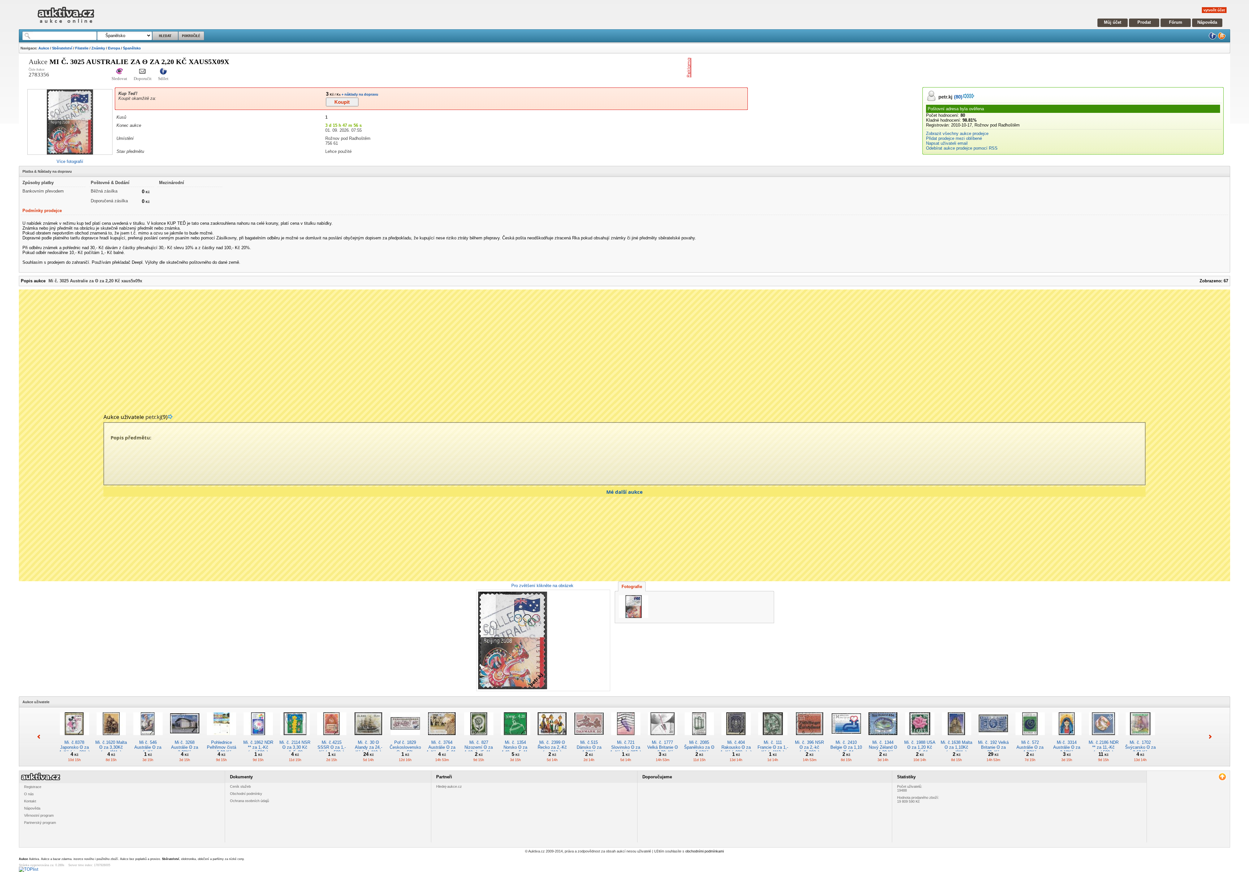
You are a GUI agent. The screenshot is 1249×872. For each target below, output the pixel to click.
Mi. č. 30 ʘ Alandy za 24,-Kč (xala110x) (368, 747)
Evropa (114, 48)
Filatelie (81, 48)
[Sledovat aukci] (119, 71)
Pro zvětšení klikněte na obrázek (542, 585)
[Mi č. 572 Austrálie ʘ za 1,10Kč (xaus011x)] (1030, 737)
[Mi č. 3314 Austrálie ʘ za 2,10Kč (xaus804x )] (1067, 737)
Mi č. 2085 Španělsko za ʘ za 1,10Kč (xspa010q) (699, 749)
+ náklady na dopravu (359, 94)
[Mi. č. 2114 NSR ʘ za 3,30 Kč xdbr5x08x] (295, 737)
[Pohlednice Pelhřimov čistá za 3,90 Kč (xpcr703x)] (221, 737)
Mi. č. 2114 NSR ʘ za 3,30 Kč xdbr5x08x (294, 747)
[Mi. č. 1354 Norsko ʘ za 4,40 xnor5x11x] (515, 737)
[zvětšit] (542, 640)
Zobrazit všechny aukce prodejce (957, 133)
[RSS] (1222, 38)
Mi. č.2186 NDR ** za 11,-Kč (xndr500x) (1104, 747)
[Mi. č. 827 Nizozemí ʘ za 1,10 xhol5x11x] (479, 737)
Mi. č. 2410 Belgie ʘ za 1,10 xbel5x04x (846, 747)
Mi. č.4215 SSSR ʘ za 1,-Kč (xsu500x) (331, 747)
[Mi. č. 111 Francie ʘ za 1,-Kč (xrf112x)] (773, 737)
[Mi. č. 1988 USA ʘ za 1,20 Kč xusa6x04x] (920, 737)
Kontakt (30, 801)
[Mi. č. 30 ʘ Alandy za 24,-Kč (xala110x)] (368, 737)
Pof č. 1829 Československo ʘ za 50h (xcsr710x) (405, 749)
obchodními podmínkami (704, 851)
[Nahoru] (1222, 776)
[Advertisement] (770, 67)
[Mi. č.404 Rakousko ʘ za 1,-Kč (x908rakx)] (736, 737)
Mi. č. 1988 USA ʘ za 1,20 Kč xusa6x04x (919, 747)
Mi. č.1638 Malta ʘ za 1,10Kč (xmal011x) (956, 747)
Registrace (32, 787)
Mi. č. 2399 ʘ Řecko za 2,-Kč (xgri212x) (552, 747)
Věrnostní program (39, 815)
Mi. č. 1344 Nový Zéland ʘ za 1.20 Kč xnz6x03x (883, 749)
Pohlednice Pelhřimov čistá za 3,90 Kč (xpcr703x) (221, 749)
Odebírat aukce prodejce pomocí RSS (962, 148)
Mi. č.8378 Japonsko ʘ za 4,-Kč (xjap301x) (74, 747)
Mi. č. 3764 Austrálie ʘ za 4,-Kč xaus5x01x (442, 747)
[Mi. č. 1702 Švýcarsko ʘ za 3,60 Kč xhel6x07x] (1140, 737)
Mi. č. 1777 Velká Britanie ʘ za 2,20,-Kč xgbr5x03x (662, 749)
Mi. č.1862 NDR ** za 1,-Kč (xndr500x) (258, 747)
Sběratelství (62, 48)
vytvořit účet (1214, 10)
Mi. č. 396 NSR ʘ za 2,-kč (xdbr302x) (809, 747)
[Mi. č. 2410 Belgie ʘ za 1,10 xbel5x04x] (846, 737)
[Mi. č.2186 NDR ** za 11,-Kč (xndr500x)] (1104, 737)
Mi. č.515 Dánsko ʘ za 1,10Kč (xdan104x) (589, 749)
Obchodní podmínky (246, 794)
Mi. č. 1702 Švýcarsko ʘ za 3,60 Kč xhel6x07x (1140, 749)
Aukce (43, 48)
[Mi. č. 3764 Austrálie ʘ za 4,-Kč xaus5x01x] (442, 737)
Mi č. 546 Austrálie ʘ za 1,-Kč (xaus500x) (147, 749)
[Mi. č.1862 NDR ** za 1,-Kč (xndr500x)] (258, 737)
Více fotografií (70, 161)
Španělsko (132, 48)
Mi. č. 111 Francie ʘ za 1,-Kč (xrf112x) (773, 747)
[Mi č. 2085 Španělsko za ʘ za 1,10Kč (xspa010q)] (699, 737)
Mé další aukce (624, 492)
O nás (29, 794)
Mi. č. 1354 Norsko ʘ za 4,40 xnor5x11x (515, 747)
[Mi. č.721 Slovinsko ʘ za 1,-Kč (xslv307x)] (626, 737)
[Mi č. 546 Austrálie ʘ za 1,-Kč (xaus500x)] (148, 737)
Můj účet (1112, 22)
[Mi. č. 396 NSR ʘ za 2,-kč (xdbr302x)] (810, 737)
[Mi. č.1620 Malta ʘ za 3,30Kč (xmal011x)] (111, 737)
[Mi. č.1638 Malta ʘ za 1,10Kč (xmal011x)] (957, 737)
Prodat (1144, 22)
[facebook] (1212, 38)
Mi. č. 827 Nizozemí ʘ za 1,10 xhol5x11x (478, 747)
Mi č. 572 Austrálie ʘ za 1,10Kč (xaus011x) (1029, 749)
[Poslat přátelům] (143, 71)
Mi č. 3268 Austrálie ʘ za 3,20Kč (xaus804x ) (184, 749)
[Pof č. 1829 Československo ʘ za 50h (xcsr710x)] (405, 737)
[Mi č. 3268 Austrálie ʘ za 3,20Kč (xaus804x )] (185, 737)
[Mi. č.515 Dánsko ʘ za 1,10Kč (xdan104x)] (589, 737)
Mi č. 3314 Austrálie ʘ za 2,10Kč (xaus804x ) (1066, 749)
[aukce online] (65, 24)
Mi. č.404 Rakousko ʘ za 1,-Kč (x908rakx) (736, 747)
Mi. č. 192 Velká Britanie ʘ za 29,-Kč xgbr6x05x (993, 749)
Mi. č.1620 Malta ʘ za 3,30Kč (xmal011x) (111, 747)
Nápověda (1207, 22)
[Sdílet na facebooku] (163, 71)
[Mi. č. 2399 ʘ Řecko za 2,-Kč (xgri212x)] (552, 737)
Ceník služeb (240, 786)
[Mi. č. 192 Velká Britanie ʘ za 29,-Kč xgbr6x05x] (993, 737)
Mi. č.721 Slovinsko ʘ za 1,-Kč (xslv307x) (625, 747)
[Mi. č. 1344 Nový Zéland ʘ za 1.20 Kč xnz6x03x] (883, 737)
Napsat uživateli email (947, 143)
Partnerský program (40, 823)
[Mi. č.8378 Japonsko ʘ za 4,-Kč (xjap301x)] (74, 737)
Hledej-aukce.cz (449, 786)
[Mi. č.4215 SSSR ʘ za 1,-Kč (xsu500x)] (332, 737)
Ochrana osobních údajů (249, 801)
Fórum (1175, 22)
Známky (98, 48)
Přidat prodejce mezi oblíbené (954, 138)
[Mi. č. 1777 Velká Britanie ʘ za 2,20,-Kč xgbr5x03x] (662, 737)
